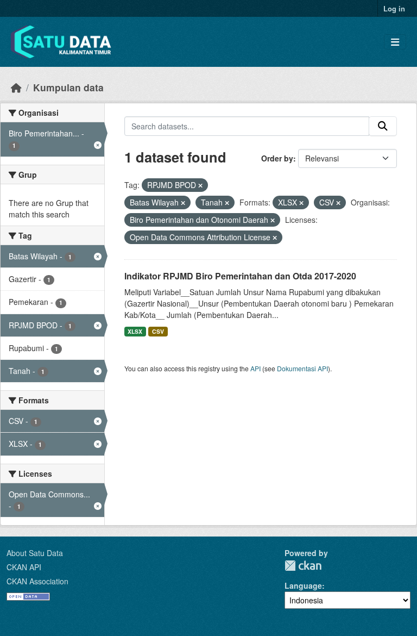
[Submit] (383, 126)
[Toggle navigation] (395, 42)
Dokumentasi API (302, 368)
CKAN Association (37, 581)
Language (303, 585)
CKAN (303, 565)
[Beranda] (16, 87)
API (255, 368)
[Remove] (200, 185)
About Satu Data (35, 552)
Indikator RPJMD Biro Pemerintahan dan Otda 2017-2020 (240, 276)
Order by (277, 158)
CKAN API (24, 567)
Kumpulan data (68, 87)
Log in (394, 8)
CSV (158, 331)
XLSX (135, 331)
